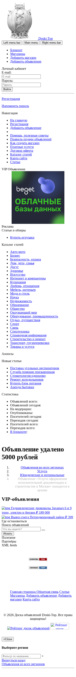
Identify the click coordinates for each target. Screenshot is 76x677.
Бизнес (15, 255)
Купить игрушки (22, 237)
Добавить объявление (25, 61)
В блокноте (18, 432)
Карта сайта (18, 158)
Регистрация (11, 99)
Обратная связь (47, 592)
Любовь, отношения (24, 286)
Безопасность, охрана (25, 259)
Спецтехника (19, 331)
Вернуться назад (13, 660)
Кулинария (18, 282)
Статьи (15, 162)
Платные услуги (22, 147)
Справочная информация (28, 335)
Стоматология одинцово (28, 375)
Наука (14, 297)
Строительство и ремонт (28, 339)
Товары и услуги (22, 346)
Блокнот (16, 50)
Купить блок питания (25, 383)
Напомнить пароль (15, 106)
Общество (17, 308)
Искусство (17, 274)
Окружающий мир (23, 312)
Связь (14, 327)
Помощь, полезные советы (29, 135)
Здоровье (16, 271)
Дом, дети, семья (22, 263)
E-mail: (6, 72)
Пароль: (7, 80)
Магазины (17, 54)
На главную (18, 120)
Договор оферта (21, 150)
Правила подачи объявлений (31, 139)
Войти (7, 89)
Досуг (14, 267)
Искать (7, 533)
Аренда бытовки (22, 387)
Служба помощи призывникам (32, 372)
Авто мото (17, 252)
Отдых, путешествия (25, 320)
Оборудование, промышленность (34, 316)
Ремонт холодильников (26, 379)
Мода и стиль (20, 293)
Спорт (14, 324)
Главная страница (23, 592)
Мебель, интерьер (23, 289)
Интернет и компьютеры (28, 278)
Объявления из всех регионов (23, 664)
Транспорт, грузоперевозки (29, 343)
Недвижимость (21, 301)
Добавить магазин (23, 57)
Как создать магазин (24, 143)
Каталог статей (21, 154)
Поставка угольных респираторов (34, 368)
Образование (19, 305)
